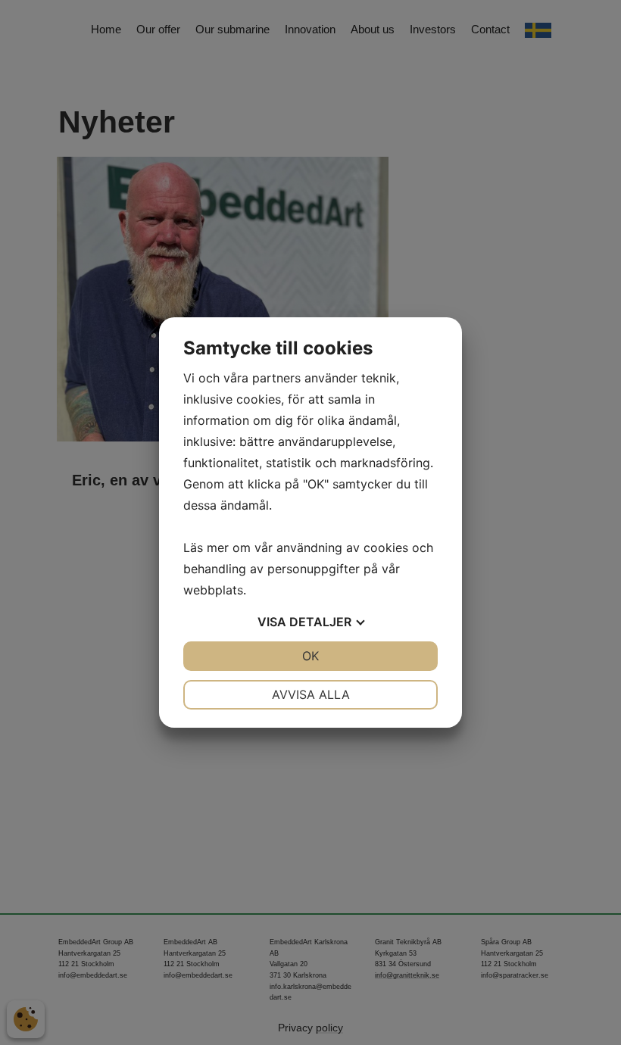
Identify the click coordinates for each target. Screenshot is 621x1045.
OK (310, 655)
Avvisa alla (311, 694)
